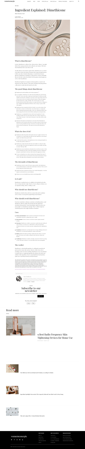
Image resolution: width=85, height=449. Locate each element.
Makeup (29, 1)
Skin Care (16, 5)
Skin (34, 1)
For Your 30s (45, 1)
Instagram (32, 281)
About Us (71, 1)
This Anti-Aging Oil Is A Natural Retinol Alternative (32, 416)
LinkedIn (28, 281)
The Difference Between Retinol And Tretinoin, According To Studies (36, 372)
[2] (29, 141)
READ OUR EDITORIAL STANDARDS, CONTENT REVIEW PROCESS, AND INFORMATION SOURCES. (30, 269)
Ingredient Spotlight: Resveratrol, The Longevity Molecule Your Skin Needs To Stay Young (41, 394)
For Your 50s (53, 1)
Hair (38, 1)
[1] (38, 92)
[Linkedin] (22, 439)
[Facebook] (14, 439)
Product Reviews (63, 1)
